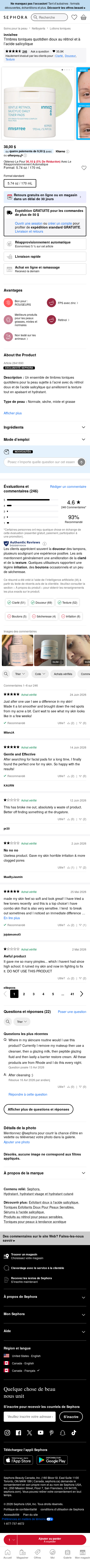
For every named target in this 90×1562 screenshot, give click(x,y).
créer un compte (60, 223)
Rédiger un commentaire (68, 486)
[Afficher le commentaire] (17, 650)
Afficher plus (13, 413)
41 (72, 994)
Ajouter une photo (17, 1142)
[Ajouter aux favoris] (84, 168)
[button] (67, 151)
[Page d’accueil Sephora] (15, 17)
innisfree (11, 35)
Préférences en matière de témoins (24, 1519)
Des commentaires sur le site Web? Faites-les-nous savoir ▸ (43, 1238)
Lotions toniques (60, 28)
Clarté (59, 56)
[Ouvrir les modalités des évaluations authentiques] (44, 543)
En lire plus (12, 918)
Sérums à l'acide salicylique (24, 1212)
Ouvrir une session (28, 223)
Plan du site (30, 1514)
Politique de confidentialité (20, 1509)
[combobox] (49, 17)
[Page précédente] (5, 994)
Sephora (33, 1189)
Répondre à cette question (28, 1094)
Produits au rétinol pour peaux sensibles (33, 1216)
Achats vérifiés (63, 674)
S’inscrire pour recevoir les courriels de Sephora (42, 1407)
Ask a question (40, 51)
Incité (56, 662)
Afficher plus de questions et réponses (38, 1109)
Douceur (70, 56)
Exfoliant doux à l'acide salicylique (53, 1202)
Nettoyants (38, 28)
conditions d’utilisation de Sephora (62, 1509)
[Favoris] (74, 17)
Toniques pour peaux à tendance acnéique (35, 1221)
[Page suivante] (82, 994)
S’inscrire (71, 1416)
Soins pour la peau (15, 28)
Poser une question (72, 1011)
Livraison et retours (29, 231)
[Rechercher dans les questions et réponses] (8, 1022)
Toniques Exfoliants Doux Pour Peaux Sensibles (39, 1207)
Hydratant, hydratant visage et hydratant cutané (38, 1193)
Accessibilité (11, 1514)
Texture (10, 59)
